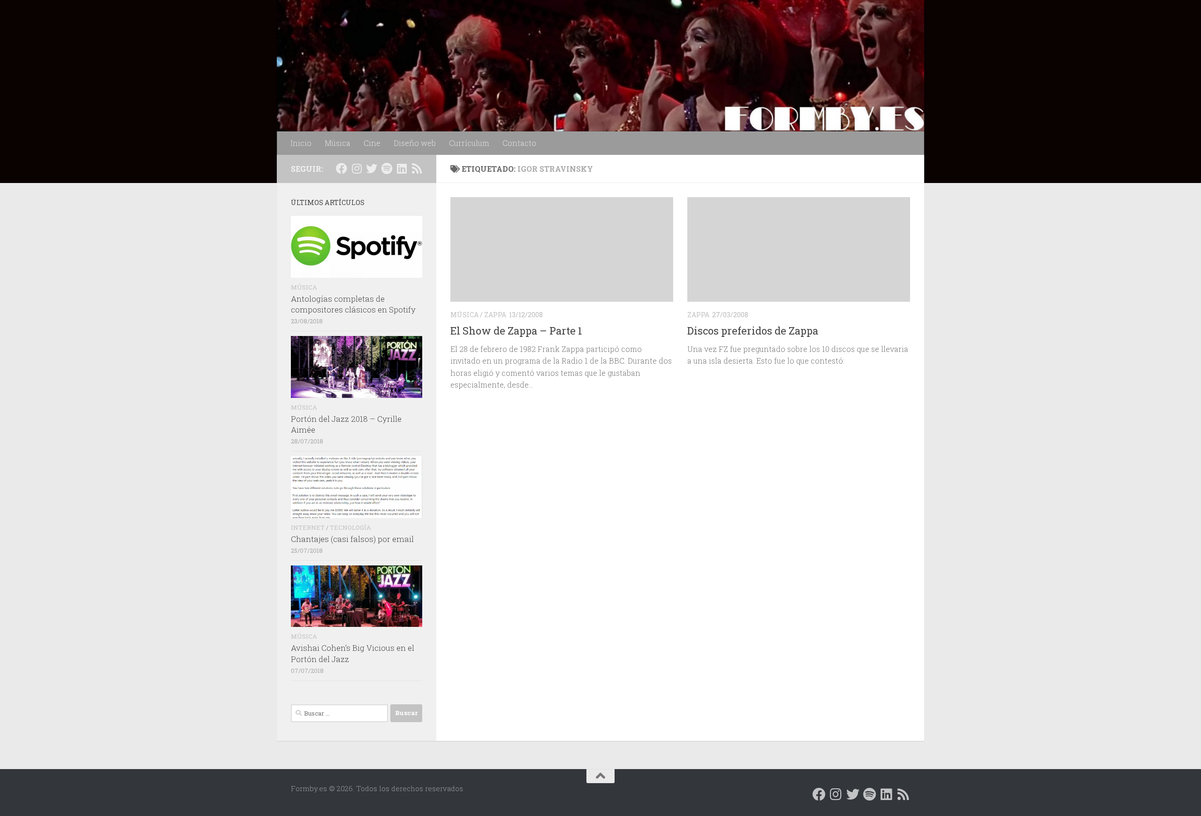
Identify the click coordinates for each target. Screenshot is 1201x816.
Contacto (519, 143)
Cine (372, 143)
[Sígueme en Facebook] (341, 168)
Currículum (469, 143)
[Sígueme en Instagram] (356, 168)
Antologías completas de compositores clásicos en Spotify (353, 304)
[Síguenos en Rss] (416, 168)
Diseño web (415, 143)
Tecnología (350, 527)
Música (337, 143)
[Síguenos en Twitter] (371, 168)
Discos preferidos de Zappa (752, 330)
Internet (308, 527)
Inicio (301, 143)
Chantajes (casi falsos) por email (352, 539)
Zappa (495, 314)
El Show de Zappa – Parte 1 (516, 330)
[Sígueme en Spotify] (386, 168)
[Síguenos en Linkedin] (401, 168)
